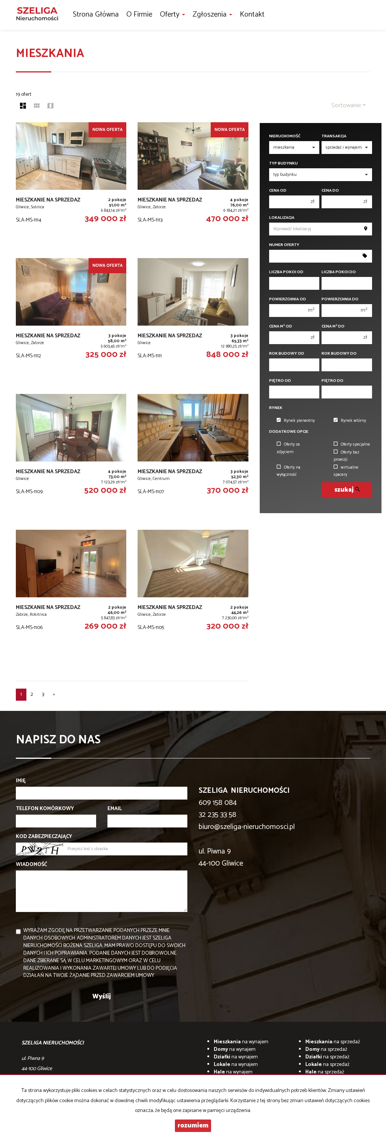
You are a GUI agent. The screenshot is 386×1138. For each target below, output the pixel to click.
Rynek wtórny (353, 420)
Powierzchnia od (287, 299)
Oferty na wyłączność (288, 471)
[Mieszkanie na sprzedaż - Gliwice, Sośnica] (71, 186)
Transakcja (334, 136)
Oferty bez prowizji (346, 456)
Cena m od (280, 326)
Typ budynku (283, 163)
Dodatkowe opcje (288, 432)
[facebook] (367, 15)
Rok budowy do (339, 354)
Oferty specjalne (355, 444)
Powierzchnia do (340, 299)
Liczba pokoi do (339, 272)
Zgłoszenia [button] (210, 14)
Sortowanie (347, 105)
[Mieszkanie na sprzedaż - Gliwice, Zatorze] (193, 186)
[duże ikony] (23, 106)
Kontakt (252, 14)
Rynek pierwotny (299, 420)
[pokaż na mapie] (50, 106)
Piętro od (280, 381)
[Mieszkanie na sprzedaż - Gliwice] (193, 322)
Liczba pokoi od (286, 272)
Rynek (275, 408)
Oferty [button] (170, 14)
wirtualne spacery (346, 471)
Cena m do (333, 326)
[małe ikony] (37, 106)
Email (114, 809)
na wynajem (241, 1042)
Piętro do (332, 381)
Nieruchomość (284, 136)
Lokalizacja (281, 218)
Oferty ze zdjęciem (288, 448)
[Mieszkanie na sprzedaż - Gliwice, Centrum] (193, 458)
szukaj (344, 490)
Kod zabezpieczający (44, 837)
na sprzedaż (332, 1042)
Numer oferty (284, 245)
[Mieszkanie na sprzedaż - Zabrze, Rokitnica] (71, 594)
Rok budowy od (286, 354)
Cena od (277, 191)
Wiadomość (31, 865)
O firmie (139, 14)
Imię (21, 781)
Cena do (330, 191)
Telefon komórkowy (45, 809)
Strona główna (96, 14)
